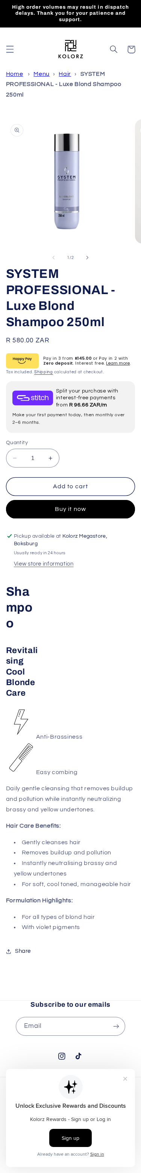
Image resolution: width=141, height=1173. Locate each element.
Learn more (118, 363)
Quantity (17, 442)
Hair (65, 74)
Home (14, 74)
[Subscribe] (116, 1026)
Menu (41, 74)
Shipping (43, 372)
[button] (9, 49)
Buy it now (70, 509)
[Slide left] (53, 257)
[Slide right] (87, 257)
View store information (44, 564)
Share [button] (23, 951)
